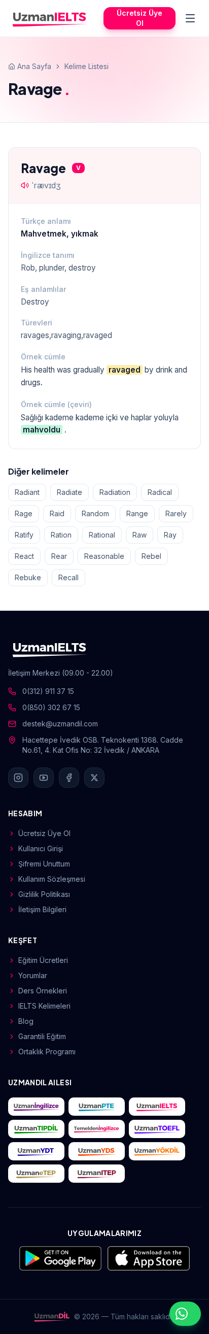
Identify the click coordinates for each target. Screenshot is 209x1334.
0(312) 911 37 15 (48, 691)
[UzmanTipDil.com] (36, 1129)
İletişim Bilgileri (42, 909)
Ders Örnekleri (42, 990)
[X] (94, 778)
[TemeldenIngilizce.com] (96, 1129)
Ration (61, 534)
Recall (68, 577)
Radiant (27, 492)
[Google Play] (60, 1258)
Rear (59, 556)
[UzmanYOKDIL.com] (157, 1151)
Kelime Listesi (86, 66)
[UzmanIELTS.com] (157, 1106)
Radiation (114, 492)
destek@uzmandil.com (60, 723)
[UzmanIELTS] (49, 18)
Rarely (176, 513)
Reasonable (104, 556)
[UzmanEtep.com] (36, 1173)
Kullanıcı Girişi (40, 848)
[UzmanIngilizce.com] (36, 1106)
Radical (160, 492)
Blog (25, 1021)
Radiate (69, 492)
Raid (57, 513)
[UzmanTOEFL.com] (157, 1129)
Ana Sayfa (34, 66)
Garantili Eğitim (42, 1036)
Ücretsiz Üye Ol (139, 18)
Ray (170, 534)
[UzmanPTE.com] (96, 1106)
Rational (102, 534)
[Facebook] (69, 778)
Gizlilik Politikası (44, 894)
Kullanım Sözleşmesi (51, 879)
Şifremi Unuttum (44, 863)
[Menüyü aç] (190, 18)
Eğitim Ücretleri (43, 960)
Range (137, 513)
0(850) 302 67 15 (51, 707)
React (24, 556)
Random (95, 513)
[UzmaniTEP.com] (96, 1173)
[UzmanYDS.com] (96, 1151)
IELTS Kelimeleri (44, 1006)
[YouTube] (43, 778)
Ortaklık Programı (47, 1051)
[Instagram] (18, 778)
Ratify (24, 534)
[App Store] (149, 1258)
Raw (139, 534)
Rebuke (28, 577)
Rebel (151, 556)
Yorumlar (32, 975)
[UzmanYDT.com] (36, 1151)
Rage (23, 513)
